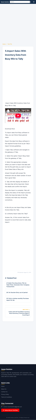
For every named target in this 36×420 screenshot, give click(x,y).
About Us (3, 389)
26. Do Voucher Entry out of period (16, 292)
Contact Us (4, 391)
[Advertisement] (18, 23)
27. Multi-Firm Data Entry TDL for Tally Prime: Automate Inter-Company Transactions (17, 284)
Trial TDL (10, 44)
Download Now (10, 129)
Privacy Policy (5, 394)
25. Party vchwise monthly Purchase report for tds (17, 299)
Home (4, 44)
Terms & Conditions (6, 397)
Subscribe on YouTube (11, 410)
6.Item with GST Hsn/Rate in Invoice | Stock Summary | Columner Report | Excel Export (19, 313)
